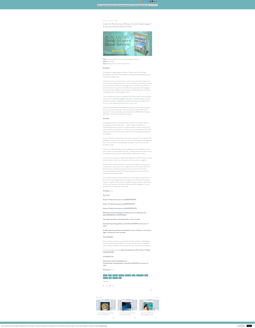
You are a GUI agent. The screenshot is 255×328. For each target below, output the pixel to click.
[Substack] (142, 1)
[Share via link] (113, 285)
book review (121, 275)
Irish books (115, 278)
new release (128, 275)
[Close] (253, 326)
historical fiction (140, 275)
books (110, 275)
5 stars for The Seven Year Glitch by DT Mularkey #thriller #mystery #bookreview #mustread (127, 314)
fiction (133, 275)
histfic (146, 275)
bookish (105, 275)
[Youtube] (154, 1)
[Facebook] (146, 1)
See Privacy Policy (103, 326)
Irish (110, 278)
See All (157, 297)
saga (120, 278)
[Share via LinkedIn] (110, 285)
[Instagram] (148, 1)
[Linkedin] (156, 1)
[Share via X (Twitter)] (106, 285)
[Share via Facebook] (103, 285)
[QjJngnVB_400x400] (144, 1)
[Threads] (150, 1)
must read (115, 275)
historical (105, 278)
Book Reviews (105, 281)
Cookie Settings (241, 326)
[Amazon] (152, 1)
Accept (249, 326)
